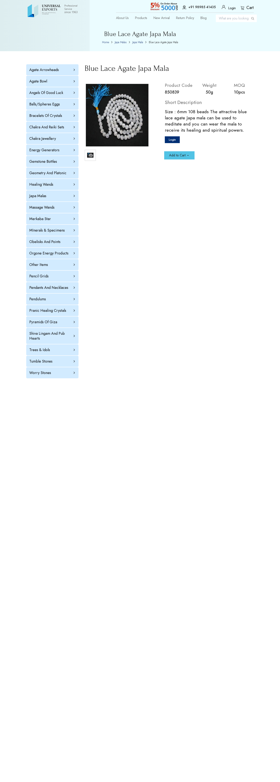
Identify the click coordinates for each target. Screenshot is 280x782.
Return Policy (185, 18)
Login (172, 140)
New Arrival (161, 18)
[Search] (253, 18)
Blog (203, 18)
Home (105, 42)
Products (141, 18)
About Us (122, 18)
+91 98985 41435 (202, 7)
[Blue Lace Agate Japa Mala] (117, 115)
